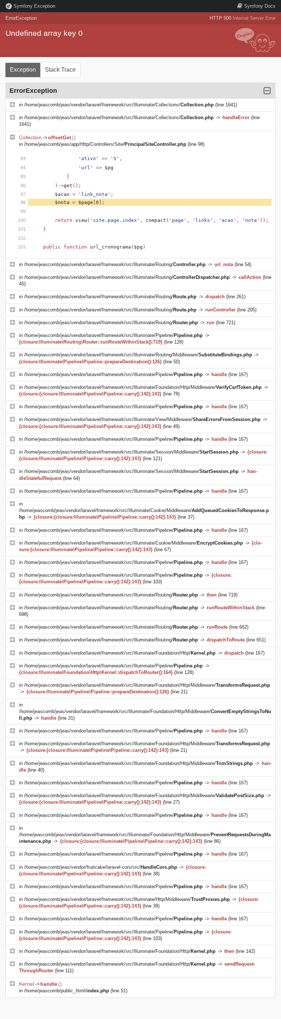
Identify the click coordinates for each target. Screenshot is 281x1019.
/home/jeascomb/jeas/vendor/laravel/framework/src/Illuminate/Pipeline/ (113, 335)
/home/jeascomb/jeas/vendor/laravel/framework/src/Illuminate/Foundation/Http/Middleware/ (143, 387)
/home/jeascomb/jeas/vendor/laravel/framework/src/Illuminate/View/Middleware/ (142, 419)
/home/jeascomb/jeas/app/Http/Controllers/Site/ (105, 144)
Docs (260, 6)
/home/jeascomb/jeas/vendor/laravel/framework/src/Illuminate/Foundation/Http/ (120, 653)
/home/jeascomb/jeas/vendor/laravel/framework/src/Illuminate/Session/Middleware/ (131, 452)
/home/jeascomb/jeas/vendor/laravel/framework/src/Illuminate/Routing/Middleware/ (138, 354)
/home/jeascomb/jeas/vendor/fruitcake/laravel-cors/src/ (100, 867)
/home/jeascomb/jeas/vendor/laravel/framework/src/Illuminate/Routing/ (115, 264)
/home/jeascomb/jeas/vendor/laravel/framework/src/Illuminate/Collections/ (119, 104)
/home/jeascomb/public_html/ (66, 990)
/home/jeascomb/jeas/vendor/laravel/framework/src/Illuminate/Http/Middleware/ (127, 899)
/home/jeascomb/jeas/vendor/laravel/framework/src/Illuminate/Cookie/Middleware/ (133, 543)
